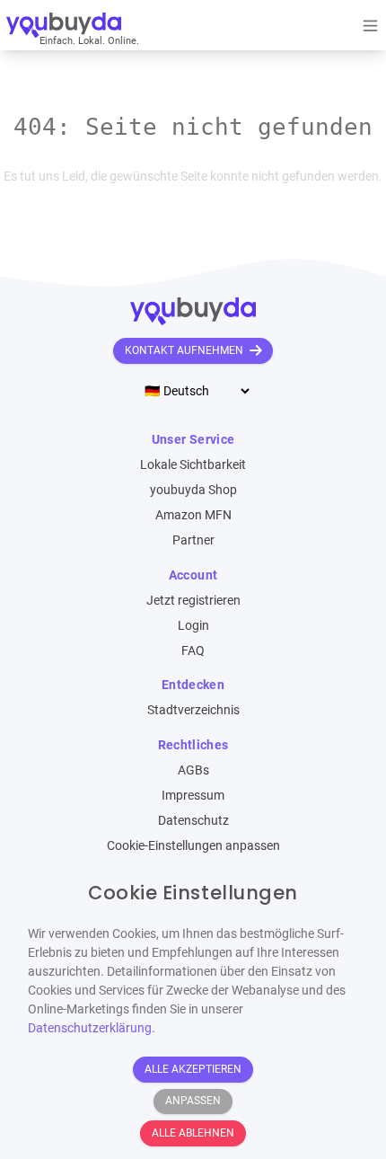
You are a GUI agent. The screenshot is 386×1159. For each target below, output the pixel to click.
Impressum (193, 795)
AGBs (193, 770)
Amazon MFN (193, 515)
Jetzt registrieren (193, 600)
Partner (193, 540)
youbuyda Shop (193, 489)
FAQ (193, 650)
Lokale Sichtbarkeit (193, 464)
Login (193, 625)
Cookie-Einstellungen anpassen (193, 845)
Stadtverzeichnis (193, 710)
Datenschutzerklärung (90, 1028)
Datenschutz (193, 820)
